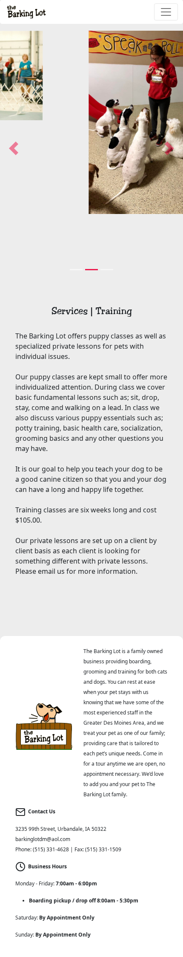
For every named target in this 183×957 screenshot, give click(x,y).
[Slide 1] (76, 270)
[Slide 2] (91, 270)
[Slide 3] (106, 270)
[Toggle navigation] (166, 11)
